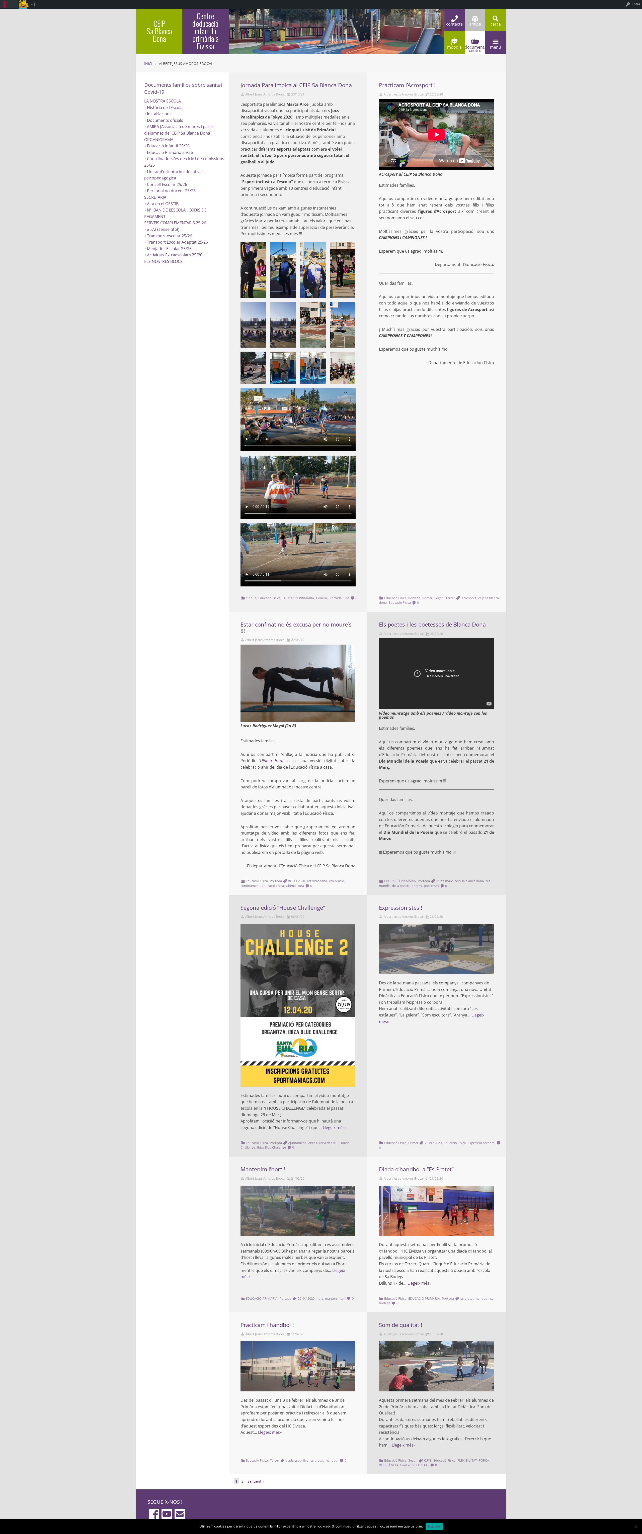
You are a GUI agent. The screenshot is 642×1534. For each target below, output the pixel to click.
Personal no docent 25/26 (171, 190)
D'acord (434, 1526)
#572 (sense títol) (163, 229)
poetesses (431, 885)
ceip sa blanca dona (469, 881)
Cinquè (251, 598)
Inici (148, 63)
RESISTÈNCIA (388, 1465)
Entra (636, 4)
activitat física (317, 881)
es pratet (467, 1298)
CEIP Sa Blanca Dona (159, 31)
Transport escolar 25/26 (169, 236)
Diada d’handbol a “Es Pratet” (416, 1169)
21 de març (444, 881)
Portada (336, 598)
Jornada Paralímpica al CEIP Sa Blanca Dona (296, 85)
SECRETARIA (155, 197)
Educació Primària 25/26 (170, 152)
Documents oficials (165, 120)
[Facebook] (154, 1514)
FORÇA (484, 1460)
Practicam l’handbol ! (267, 1324)
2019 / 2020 (433, 1143)
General (322, 598)
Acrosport (468, 598)
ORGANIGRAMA (158, 139)
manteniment (335, 1298)
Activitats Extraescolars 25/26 (174, 255)
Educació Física (269, 598)
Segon (439, 598)
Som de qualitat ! (400, 1324)
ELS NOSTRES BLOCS (163, 261)
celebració (336, 881)
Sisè (346, 598)
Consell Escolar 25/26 (167, 184)
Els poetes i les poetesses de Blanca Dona (432, 624)
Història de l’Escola (165, 107)
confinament (250, 885)
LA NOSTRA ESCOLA (162, 101)
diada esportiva (296, 1460)
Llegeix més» (335, 1127)
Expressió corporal (481, 1143)
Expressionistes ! (400, 907)
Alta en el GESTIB (163, 204)
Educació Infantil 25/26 (168, 146)
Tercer (450, 598)
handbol (482, 1298)
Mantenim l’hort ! (262, 1169)
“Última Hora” (272, 760)
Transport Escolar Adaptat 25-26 (177, 242)
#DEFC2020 (296, 881)
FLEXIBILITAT (467, 1460)
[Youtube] (167, 1514)
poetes (417, 885)
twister (405, 1465)
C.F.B (427, 1460)
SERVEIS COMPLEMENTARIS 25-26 (175, 223)
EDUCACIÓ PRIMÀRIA (298, 598)
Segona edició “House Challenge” (282, 907)
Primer (427, 598)
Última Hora (295, 885)
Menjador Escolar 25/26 (169, 248)
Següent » (256, 1481)
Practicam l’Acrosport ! (407, 85)
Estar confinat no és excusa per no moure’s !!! (296, 627)
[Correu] (180, 1514)
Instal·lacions (159, 114)
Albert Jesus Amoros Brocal (265, 94)
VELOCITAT (421, 1465)
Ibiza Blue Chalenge (271, 1147)
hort (319, 1298)
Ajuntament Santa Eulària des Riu (313, 1143)
